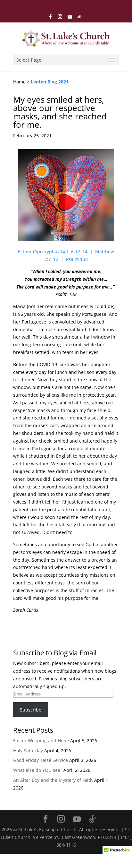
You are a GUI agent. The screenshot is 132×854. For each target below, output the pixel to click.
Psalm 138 (77, 259)
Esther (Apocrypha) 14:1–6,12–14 (52, 251)
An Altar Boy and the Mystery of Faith (53, 780)
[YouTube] (69, 19)
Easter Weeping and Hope (41, 741)
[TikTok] (79, 19)
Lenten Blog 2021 (50, 82)
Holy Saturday (28, 750)
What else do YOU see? (37, 770)
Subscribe (30, 710)
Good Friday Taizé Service (40, 760)
